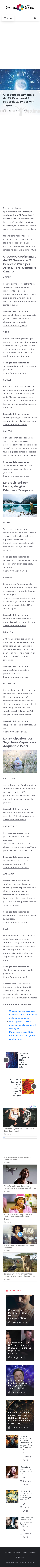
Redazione (16, 1552)
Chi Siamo (8, 1552)
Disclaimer (32, 1552)
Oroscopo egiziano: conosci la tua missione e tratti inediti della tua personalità (23, 1014)
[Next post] (34, 1086)
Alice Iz (11, 111)
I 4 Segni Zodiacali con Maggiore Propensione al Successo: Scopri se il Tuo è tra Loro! (26, 1442)
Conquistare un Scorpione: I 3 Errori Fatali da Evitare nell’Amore (26, 1522)
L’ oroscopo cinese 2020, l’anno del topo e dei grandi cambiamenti (22, 1035)
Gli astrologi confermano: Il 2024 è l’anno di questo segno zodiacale (26, 1495)
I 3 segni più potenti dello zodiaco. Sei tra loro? (26, 1470)
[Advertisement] (20, 45)
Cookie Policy (20, 1557)
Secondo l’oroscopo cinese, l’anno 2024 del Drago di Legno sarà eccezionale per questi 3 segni (19, 1418)
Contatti (24, 1552)
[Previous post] (6, 1060)
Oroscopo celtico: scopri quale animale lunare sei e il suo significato (22, 1025)
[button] (35, 18)
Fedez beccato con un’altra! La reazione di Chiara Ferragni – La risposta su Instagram (19, 1348)
